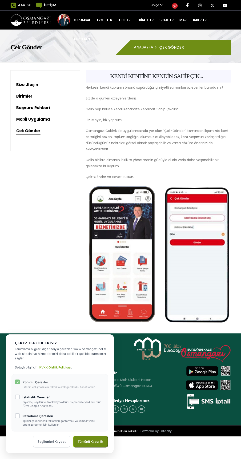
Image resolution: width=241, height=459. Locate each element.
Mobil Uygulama (33, 119)
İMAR (183, 20)
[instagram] (124, 409)
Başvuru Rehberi (33, 108)
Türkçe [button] (154, 5)
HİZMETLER (104, 20)
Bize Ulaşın (27, 84)
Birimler (24, 96)
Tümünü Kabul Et (90, 441)
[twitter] (132, 409)
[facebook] (115, 409)
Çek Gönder (28, 131)
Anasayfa (143, 47)
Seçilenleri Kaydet (51, 441)
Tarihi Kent (82, 38)
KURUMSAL (82, 20)
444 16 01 (25, 5)
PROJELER (165, 20)
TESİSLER (123, 20)
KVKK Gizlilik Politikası (55, 367)
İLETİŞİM (50, 5)
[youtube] (141, 409)
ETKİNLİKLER (145, 20)
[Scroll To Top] (233, 453)
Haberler (199, 20)
